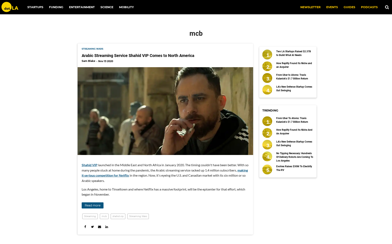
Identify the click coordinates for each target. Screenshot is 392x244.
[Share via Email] (99, 226)
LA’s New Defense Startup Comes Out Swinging (294, 88)
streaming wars (92, 49)
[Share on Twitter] (92, 226)
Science (106, 7)
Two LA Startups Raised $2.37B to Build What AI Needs (293, 53)
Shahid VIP (89, 165)
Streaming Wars (138, 216)
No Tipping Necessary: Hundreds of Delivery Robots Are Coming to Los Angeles (294, 157)
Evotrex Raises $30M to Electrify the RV (294, 168)
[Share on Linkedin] (106, 226)
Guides (349, 7)
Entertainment (82, 7)
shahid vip (118, 216)
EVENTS (332, 7)
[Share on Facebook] (85, 226)
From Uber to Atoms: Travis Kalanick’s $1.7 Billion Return (292, 77)
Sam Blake (88, 60)
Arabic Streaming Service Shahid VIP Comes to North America (138, 55)
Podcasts (369, 7)
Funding (56, 7)
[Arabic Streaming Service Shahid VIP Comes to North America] (165, 111)
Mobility (126, 7)
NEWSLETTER (310, 7)
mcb (104, 216)
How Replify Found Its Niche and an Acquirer (294, 65)
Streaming (90, 216)
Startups (35, 7)
